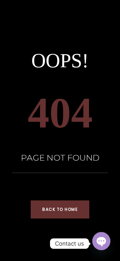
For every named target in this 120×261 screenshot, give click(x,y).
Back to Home (60, 209)
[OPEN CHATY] (101, 241)
